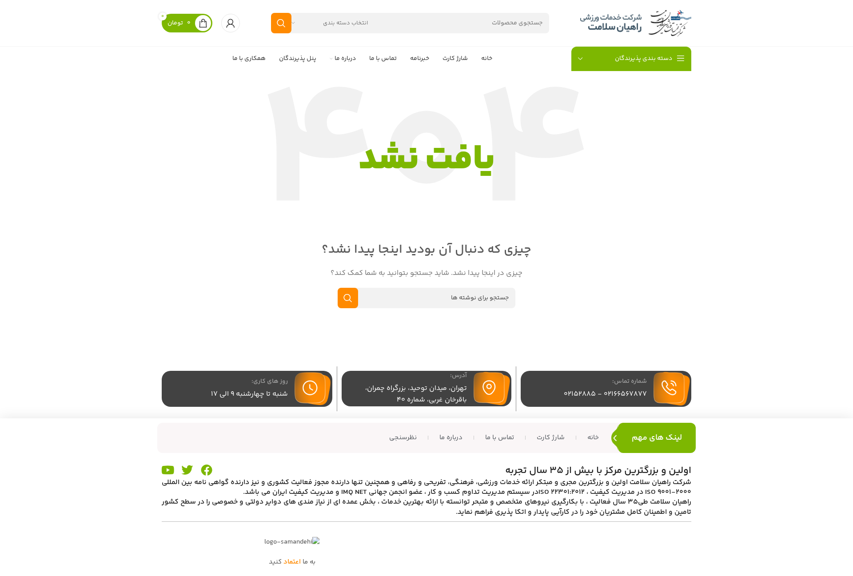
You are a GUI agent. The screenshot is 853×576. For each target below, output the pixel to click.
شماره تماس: (629, 381)
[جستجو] (281, 23)
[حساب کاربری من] (230, 23)
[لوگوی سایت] (635, 23)
